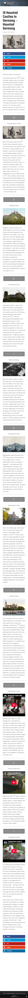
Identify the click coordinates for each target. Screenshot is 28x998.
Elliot (5, 32)
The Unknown (11, 32)
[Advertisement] (14, 972)
